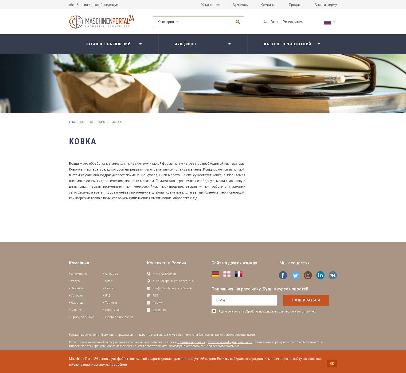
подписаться (306, 300)
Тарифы (111, 302)
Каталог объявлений (108, 44)
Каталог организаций (287, 44)
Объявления (210, 5)
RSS (156, 295)
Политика (112, 310)
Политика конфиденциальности (230, 342)
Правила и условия (119, 317)
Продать (295, 5)
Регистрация (293, 22)
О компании (79, 273)
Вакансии (78, 288)
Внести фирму (326, 5)
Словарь (97, 122)
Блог (108, 281)
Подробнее (118, 364)
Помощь (111, 288)
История (77, 295)
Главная (76, 122)
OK (332, 363)
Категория (166, 22)
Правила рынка (82, 317)
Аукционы (240, 5)
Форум (157, 302)
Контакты (78, 310)
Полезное (159, 310)
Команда (77, 302)
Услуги (76, 281)
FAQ (108, 295)
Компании (269, 5)
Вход (275, 22)
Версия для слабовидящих (97, 5)
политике (310, 311)
